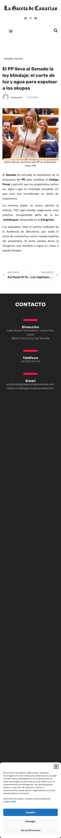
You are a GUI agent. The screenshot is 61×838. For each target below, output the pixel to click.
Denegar (31, 821)
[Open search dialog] (55, 31)
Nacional (9, 59)
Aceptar (30, 812)
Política (19, 59)
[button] (56, 766)
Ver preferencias (30, 830)
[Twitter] (25, 18)
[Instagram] (30, 18)
